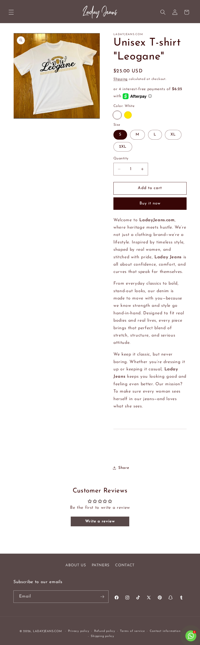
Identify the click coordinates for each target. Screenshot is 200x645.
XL (173, 134)
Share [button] (123, 468)
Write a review (100, 521)
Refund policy (104, 631)
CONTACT (125, 565)
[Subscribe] (102, 596)
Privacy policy (78, 631)
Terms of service (132, 631)
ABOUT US (75, 565)
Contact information (165, 631)
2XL (123, 147)
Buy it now (150, 203)
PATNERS (101, 565)
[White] (117, 115)
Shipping (120, 79)
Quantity (121, 158)
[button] (11, 12)
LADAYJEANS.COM (47, 631)
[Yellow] (128, 115)
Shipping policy (102, 636)
